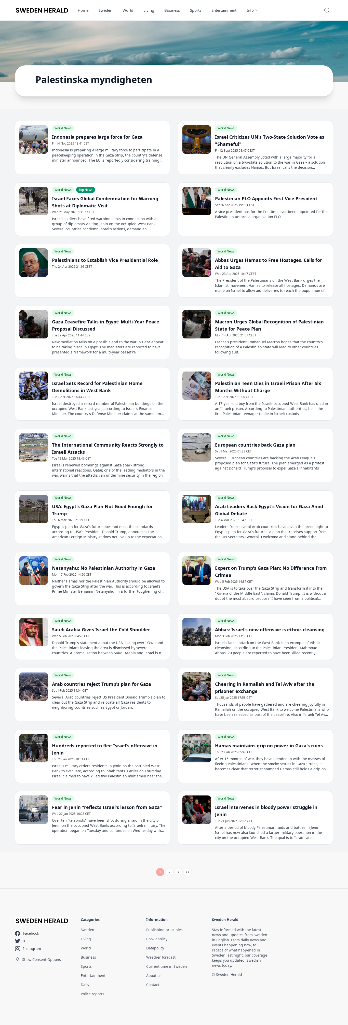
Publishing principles (164, 929)
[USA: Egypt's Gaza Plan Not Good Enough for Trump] (33, 509)
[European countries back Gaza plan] (196, 447)
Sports (195, 10)
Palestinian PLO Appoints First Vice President (266, 198)
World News (63, 128)
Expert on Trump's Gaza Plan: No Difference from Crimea (271, 571)
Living (148, 10)
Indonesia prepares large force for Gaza (97, 137)
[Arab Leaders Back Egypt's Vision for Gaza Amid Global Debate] (196, 509)
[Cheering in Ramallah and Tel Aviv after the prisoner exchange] (196, 686)
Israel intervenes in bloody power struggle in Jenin (266, 810)
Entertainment (223, 10)
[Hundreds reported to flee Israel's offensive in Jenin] (33, 748)
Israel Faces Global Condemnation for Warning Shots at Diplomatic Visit (105, 202)
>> (188, 872)
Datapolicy (155, 948)
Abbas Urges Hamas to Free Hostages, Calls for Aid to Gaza (268, 263)
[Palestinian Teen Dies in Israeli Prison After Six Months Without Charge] (196, 386)
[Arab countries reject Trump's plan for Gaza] (33, 686)
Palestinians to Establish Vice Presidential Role (105, 260)
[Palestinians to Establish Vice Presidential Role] (33, 262)
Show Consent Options (41, 959)
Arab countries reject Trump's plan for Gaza (101, 684)
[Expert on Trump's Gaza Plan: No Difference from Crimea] (196, 570)
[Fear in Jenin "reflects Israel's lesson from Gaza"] (33, 809)
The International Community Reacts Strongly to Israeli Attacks (108, 448)
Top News (85, 190)
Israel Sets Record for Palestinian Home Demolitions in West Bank (97, 386)
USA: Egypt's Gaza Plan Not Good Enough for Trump (102, 510)
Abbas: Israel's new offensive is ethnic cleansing (270, 630)
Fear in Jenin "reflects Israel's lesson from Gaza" (107, 807)
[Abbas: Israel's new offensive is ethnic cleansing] (196, 632)
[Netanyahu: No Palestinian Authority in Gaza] (33, 570)
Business (172, 10)
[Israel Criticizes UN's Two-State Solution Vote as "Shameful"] (196, 139)
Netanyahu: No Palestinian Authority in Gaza (103, 568)
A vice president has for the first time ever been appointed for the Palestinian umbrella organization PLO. (271, 214)
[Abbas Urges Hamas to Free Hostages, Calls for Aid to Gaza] (196, 262)
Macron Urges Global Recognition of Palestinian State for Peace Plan (269, 325)
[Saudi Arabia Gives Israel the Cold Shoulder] (33, 632)
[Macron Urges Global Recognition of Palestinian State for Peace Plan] (196, 324)
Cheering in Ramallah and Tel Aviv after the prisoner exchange (264, 687)
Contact (152, 984)
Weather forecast (161, 957)
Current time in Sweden (166, 966)
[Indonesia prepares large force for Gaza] (33, 139)
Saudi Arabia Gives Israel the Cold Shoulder (101, 630)
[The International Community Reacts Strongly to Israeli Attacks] (33, 447)
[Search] (327, 10)
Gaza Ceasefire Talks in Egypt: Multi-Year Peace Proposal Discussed (105, 325)
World (128, 10)
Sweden (105, 10)
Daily (85, 984)
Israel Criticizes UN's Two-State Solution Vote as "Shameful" (269, 140)
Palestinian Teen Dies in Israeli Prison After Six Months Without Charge (268, 386)
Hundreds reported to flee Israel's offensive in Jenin (104, 749)
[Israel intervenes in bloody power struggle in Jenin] (196, 809)
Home (83, 10)
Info (250, 10)
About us (154, 975)
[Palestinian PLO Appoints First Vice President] (196, 201)
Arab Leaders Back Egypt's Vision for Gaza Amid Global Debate (269, 510)
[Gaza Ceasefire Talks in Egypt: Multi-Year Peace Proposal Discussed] (33, 324)
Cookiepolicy (156, 938)
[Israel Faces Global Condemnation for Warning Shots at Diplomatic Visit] (33, 201)
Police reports (92, 993)
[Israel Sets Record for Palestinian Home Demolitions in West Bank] (33, 386)
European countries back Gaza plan (255, 445)
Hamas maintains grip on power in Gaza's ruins (269, 746)
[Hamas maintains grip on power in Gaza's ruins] (196, 748)
